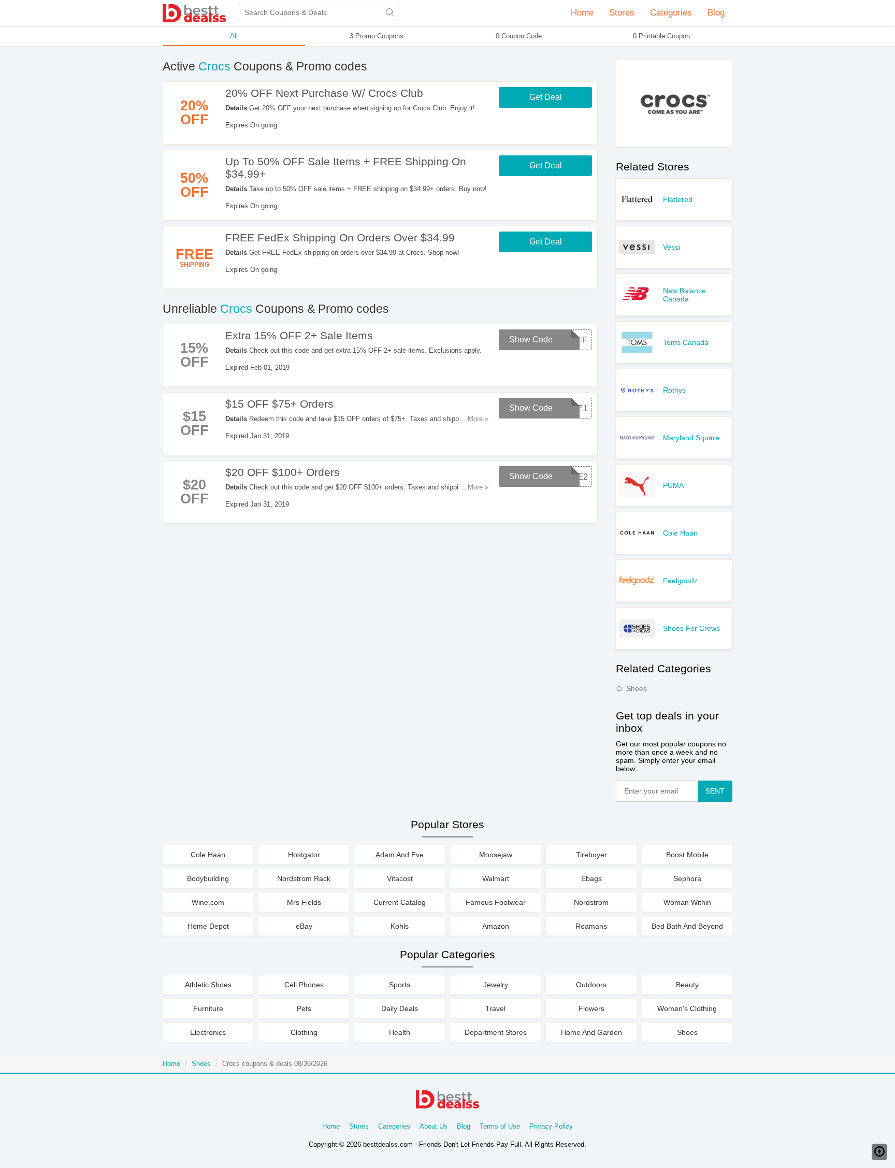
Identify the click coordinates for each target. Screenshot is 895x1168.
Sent (715, 791)
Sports (399, 984)
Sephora (687, 878)
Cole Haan (680, 533)
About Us (433, 1126)
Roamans (591, 926)
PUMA (673, 485)
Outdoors (591, 984)
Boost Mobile (687, 854)
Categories (394, 1126)
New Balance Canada (684, 294)
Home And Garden (591, 1032)
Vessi (671, 247)
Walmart (495, 878)
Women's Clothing (687, 1008)
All (234, 35)
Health (399, 1032)
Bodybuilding (208, 878)
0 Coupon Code (519, 36)
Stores (359, 1126)
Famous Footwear (496, 902)
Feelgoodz (680, 580)
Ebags (591, 878)
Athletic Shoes (208, 984)
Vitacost (400, 878)
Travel (495, 1008)
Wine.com (208, 902)
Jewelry (495, 984)
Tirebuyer (591, 854)
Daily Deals (399, 1008)
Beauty (687, 984)
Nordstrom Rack (303, 878)
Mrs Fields (304, 902)
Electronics (208, 1032)
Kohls (400, 926)
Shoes (636, 688)
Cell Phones (304, 984)
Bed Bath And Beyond (687, 926)
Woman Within (687, 902)
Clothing (304, 1032)
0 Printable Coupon (661, 36)
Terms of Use (500, 1126)
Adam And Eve (400, 854)
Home (582, 13)
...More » (474, 419)
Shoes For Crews (691, 628)
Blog (716, 13)
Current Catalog (399, 902)
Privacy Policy (551, 1126)
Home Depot (208, 926)
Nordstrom (591, 902)
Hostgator (304, 854)
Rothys (674, 390)
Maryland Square (691, 438)
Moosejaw (495, 854)
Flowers (591, 1008)
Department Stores (496, 1032)
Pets (304, 1008)
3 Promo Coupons (376, 36)
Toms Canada (686, 342)
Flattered (677, 199)
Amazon (495, 926)
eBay (304, 926)
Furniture (208, 1008)
